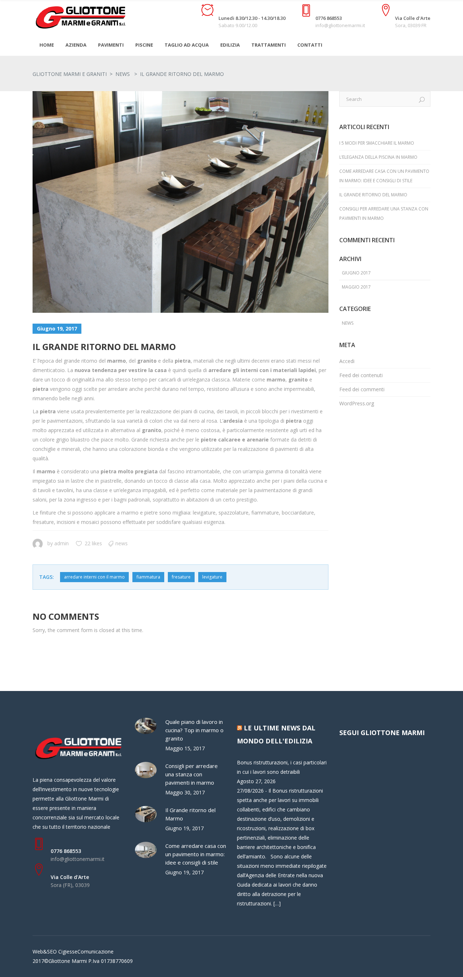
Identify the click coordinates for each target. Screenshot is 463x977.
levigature (212, 577)
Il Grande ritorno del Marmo (373, 195)
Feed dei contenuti (361, 375)
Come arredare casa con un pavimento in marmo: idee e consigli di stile (384, 176)
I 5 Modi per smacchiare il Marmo (376, 143)
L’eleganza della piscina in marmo (378, 157)
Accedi (346, 361)
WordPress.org (356, 403)
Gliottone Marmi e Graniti (70, 74)
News (122, 74)
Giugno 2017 (356, 273)
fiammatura (148, 577)
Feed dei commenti (362, 389)
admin (61, 543)
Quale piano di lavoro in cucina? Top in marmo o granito (194, 730)
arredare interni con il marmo (94, 577)
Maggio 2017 (356, 287)
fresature (181, 577)
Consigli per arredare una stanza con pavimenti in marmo (383, 213)
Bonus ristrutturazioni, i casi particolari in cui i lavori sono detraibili (282, 767)
